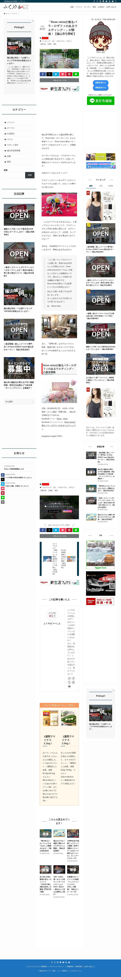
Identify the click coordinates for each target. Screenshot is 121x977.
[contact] (112, 1)
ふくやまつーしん (52, 623)
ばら (53, 41)
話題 (9, 156)
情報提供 (70, 966)
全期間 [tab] (110, 186)
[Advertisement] (59, 110)
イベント (45, 38)
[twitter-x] (97, 1)
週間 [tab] (91, 186)
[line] (103, 1)
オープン (11, 128)
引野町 (50, 44)
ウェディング (46, 41)
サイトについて (33, 966)
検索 (6, 170)
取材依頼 (79, 966)
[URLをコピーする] (2, 502)
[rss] (109, 1)
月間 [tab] (100, 186)
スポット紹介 (12, 145)
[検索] (115, 1)
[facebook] (94, 1)
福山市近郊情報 (13, 151)
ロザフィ (69, 41)
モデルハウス (61, 41)
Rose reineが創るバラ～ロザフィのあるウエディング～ (59, 425)
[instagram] (100, 1)
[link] (69, 678)
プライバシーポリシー (57, 966)
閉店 (9, 162)
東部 (55, 44)
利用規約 (44, 966)
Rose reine (62, 419)
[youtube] (106, 1)
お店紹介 (11, 134)
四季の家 (43, 44)
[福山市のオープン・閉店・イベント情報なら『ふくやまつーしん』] (16, 7)
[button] (43, 74)
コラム (10, 139)
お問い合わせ (88, 966)
